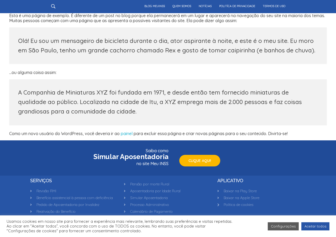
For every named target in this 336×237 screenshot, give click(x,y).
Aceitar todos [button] (315, 226)
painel (127, 133)
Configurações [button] (283, 226)
